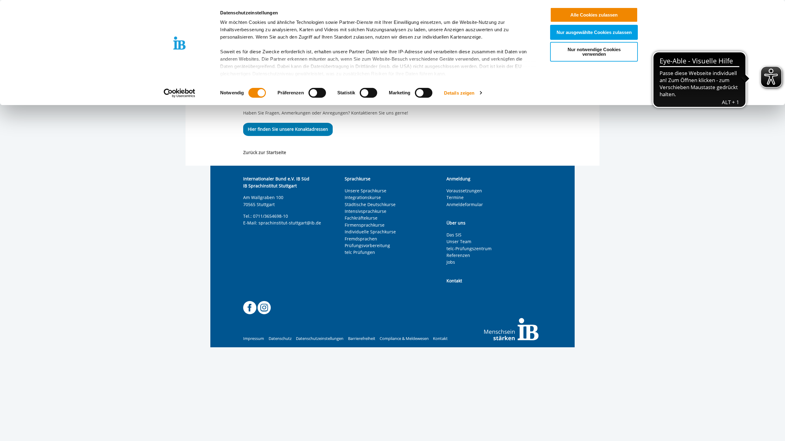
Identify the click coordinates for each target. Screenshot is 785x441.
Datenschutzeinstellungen (319, 338)
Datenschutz (280, 338)
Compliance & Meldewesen (404, 338)
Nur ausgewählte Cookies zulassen (594, 32)
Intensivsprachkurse (365, 211)
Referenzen (458, 255)
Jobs (450, 262)
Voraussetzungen (464, 191)
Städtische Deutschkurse (370, 204)
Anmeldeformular (464, 204)
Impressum (253, 338)
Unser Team (458, 241)
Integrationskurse (363, 197)
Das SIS (453, 235)
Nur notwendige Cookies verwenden (594, 52)
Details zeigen (459, 93)
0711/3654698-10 (270, 216)
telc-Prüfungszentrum (469, 248)
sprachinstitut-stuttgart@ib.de (289, 223)
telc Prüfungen (360, 252)
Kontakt (440, 338)
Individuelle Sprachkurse (370, 232)
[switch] (317, 93)
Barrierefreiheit (361, 338)
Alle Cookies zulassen (594, 14)
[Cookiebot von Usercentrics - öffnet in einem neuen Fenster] (179, 93)
